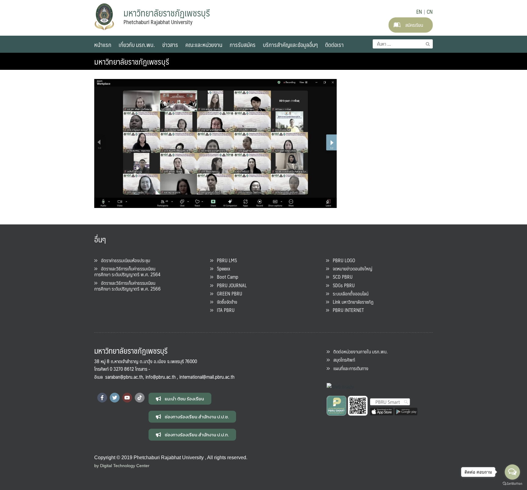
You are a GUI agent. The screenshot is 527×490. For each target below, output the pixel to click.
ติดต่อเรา (334, 44)
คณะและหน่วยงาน (203, 44)
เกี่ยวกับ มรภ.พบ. (137, 44)
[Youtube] (127, 397)
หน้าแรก (102, 44)
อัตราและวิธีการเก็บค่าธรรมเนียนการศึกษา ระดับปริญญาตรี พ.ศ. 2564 (127, 271)
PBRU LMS (225, 260)
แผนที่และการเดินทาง (349, 368)
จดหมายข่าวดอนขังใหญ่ (350, 268)
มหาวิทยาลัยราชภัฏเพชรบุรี (131, 61)
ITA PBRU (224, 310)
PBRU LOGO (342, 260)
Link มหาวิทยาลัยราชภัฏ (351, 302)
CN (430, 11)
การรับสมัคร (243, 44)
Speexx (221, 268)
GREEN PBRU (227, 293)
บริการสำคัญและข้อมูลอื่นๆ (290, 44)
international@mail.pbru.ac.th (207, 377)
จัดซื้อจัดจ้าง (225, 302)
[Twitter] (115, 397)
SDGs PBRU (342, 285)
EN (419, 11)
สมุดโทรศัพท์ (342, 360)
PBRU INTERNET (346, 310)
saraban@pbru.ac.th (124, 377)
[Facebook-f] (102, 397)
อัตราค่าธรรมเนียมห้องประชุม (123, 260)
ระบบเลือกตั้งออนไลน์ (348, 293)
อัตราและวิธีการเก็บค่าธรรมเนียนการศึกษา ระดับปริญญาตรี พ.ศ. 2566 (127, 286)
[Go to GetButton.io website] (512, 484)
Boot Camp (225, 277)
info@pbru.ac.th (160, 377)
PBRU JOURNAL (230, 285)
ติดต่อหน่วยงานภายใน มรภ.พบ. (359, 351)
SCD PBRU (341, 277)
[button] (180, 399)
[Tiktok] (140, 397)
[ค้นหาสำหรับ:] (403, 43)
